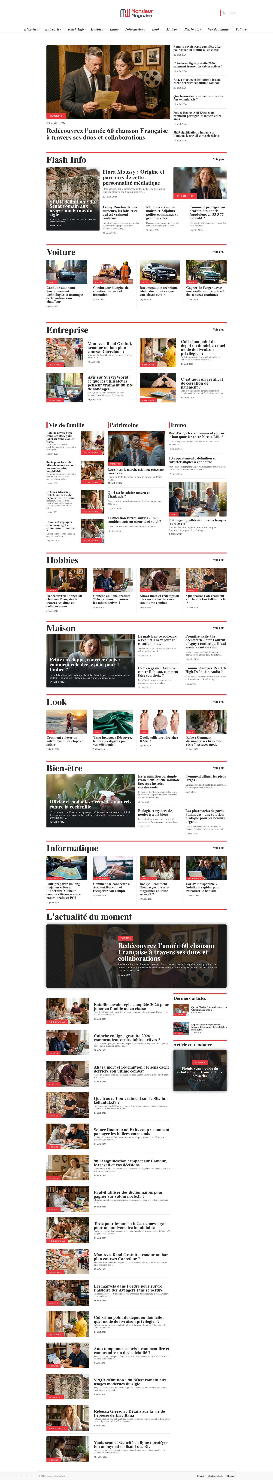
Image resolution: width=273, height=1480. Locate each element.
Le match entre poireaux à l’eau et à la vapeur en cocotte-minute (157, 639)
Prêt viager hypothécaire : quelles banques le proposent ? (197, 522)
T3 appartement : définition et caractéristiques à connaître (192, 459)
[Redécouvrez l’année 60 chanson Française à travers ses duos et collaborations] (108, 82)
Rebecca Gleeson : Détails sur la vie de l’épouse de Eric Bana (60, 495)
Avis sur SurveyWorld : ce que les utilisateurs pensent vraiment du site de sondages (110, 383)
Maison (61, 627)
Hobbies (56, 116)
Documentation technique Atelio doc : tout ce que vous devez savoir (159, 291)
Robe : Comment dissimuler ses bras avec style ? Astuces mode (204, 741)
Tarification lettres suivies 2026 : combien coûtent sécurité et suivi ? (134, 519)
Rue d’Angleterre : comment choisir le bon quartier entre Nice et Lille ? (196, 434)
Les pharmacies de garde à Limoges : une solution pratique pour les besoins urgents (205, 816)
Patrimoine (124, 425)
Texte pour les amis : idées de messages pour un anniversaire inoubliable (61, 466)
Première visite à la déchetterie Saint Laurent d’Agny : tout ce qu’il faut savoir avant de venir (205, 641)
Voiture (61, 251)
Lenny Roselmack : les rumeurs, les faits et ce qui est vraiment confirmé (120, 212)
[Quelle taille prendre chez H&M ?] (160, 722)
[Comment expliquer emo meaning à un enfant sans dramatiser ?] (92, 531)
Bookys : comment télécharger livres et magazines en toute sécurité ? (154, 889)
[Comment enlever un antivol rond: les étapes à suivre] (66, 722)
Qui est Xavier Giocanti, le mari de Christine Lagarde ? (209, 1008)
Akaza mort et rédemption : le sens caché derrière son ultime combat (197, 81)
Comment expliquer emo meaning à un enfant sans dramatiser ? (61, 526)
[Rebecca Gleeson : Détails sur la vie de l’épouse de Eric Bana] (92, 502)
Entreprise (67, 329)
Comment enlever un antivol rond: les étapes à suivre (64, 741)
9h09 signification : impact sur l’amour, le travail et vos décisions (196, 134)
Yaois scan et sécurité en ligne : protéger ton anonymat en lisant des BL (131, 1444)
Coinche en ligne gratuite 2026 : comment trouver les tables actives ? (198, 65)
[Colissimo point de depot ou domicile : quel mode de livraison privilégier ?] (158, 352)
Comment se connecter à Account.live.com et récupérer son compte (111, 887)
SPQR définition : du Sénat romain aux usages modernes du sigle (72, 208)
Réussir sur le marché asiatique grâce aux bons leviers (136, 471)
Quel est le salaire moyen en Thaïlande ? (129, 494)
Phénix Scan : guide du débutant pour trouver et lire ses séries (200, 1072)
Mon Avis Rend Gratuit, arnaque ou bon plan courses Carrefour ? (110, 347)
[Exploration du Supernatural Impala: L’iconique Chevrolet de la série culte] (181, 1028)
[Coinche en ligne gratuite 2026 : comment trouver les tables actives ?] (113, 580)
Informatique (72, 847)
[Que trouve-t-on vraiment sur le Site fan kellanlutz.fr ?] (206, 580)
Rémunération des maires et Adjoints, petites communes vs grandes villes (162, 212)
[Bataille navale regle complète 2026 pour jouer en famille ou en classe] (92, 443)
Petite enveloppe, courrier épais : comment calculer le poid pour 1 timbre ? (85, 664)
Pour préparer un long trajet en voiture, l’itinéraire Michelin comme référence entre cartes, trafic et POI (63, 890)
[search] (223, 13)
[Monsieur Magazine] (136, 12)
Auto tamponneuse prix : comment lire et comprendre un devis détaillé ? (131, 1350)
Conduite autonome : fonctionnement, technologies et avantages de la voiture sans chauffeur (65, 294)
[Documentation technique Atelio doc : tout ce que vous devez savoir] (160, 272)
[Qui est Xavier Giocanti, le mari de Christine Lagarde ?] (181, 1010)
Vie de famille (66, 425)
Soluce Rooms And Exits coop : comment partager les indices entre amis (197, 115)
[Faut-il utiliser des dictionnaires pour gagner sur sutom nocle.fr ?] (67, 1199)
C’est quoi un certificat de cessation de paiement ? (202, 383)
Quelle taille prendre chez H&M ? (159, 739)
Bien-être (64, 767)
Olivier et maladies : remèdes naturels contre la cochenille (90, 804)
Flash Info (66, 159)
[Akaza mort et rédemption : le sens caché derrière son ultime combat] (160, 580)
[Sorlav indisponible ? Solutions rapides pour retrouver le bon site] (206, 868)
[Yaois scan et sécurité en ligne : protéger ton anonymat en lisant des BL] (67, 1449)
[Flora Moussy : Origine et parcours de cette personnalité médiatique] (200, 183)
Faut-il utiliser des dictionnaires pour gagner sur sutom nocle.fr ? (128, 1194)
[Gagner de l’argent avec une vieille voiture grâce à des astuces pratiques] (206, 272)
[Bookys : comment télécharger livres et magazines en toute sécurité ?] (160, 868)
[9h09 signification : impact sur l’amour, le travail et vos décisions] (67, 1167)
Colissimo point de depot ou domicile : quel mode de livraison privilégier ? (203, 347)
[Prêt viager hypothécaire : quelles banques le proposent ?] (198, 499)
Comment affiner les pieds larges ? (205, 777)
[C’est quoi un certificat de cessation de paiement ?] (158, 387)
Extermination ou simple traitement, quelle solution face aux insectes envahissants (158, 781)
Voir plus (218, 159)
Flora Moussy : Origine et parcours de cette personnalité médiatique (133, 177)
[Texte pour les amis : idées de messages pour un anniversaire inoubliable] (92, 472)
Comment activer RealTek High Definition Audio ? (205, 669)
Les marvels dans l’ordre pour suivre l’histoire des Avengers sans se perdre (128, 1288)
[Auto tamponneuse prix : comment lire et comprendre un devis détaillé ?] (67, 1355)
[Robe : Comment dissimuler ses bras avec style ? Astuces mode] (206, 722)
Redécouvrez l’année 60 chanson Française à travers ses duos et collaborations (107, 133)
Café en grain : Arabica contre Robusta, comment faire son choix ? (158, 671)
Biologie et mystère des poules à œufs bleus (155, 812)
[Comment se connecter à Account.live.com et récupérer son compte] (113, 868)
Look (56, 701)
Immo (178, 425)
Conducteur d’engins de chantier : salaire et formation (111, 291)
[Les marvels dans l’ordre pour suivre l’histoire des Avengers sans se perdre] (67, 1293)
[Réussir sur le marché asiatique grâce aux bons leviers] (137, 448)
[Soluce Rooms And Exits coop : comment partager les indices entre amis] (67, 1136)
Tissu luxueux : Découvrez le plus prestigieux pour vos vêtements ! (113, 741)
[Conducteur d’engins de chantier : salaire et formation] (113, 272)
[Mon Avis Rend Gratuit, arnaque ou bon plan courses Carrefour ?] (64, 352)
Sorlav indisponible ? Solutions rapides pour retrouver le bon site (203, 887)
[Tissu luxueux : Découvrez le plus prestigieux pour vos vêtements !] (113, 722)
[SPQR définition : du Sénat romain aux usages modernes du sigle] (67, 1386)
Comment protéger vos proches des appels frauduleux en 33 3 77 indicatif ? (207, 212)
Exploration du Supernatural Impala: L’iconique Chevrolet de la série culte (209, 1027)
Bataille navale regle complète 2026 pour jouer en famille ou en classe (197, 48)
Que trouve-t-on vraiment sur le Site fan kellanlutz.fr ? (198, 98)
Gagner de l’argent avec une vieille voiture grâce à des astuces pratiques (205, 291)
